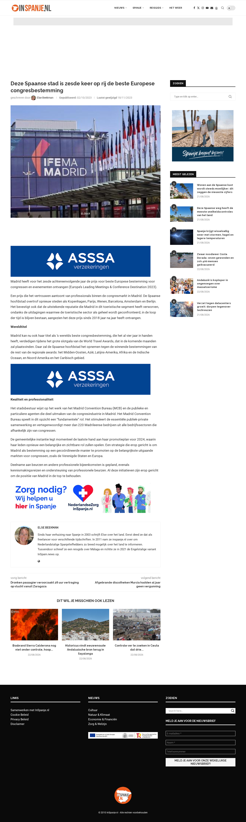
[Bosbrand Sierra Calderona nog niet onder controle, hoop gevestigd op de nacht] (34, 624)
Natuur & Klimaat (99, 714)
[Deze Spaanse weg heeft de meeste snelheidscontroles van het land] (181, 214)
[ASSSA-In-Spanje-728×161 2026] (80, 248)
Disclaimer (17, 724)
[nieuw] (203, 112)
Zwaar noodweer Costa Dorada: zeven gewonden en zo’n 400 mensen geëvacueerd (215, 259)
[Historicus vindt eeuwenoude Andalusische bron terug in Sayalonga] (85, 624)
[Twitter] (198, 8)
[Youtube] (207, 8)
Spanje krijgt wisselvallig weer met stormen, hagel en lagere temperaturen (215, 234)
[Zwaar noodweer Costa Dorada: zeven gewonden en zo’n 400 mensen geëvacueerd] (181, 260)
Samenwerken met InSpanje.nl (30, 710)
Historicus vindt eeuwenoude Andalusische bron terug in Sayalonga (85, 649)
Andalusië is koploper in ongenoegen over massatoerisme (212, 283)
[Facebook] (194, 8)
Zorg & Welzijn (97, 724)
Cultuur (92, 710)
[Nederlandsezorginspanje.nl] (80, 485)
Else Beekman (48, 527)
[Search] (222, 8)
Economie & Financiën (102, 719)
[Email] (211, 8)
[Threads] (216, 8)
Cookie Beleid (19, 714)
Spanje (137, 8)
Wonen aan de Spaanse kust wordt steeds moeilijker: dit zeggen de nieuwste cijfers (215, 188)
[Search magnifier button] (232, 710)
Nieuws (119, 8)
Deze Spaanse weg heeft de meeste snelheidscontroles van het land (215, 211)
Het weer (175, 8)
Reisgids (155, 8)
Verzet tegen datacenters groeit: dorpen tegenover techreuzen (214, 307)
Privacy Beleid (19, 719)
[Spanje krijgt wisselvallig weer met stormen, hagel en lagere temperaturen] (181, 237)
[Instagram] (203, 8)
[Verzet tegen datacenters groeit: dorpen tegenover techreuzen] (181, 309)
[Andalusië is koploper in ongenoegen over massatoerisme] (181, 286)
